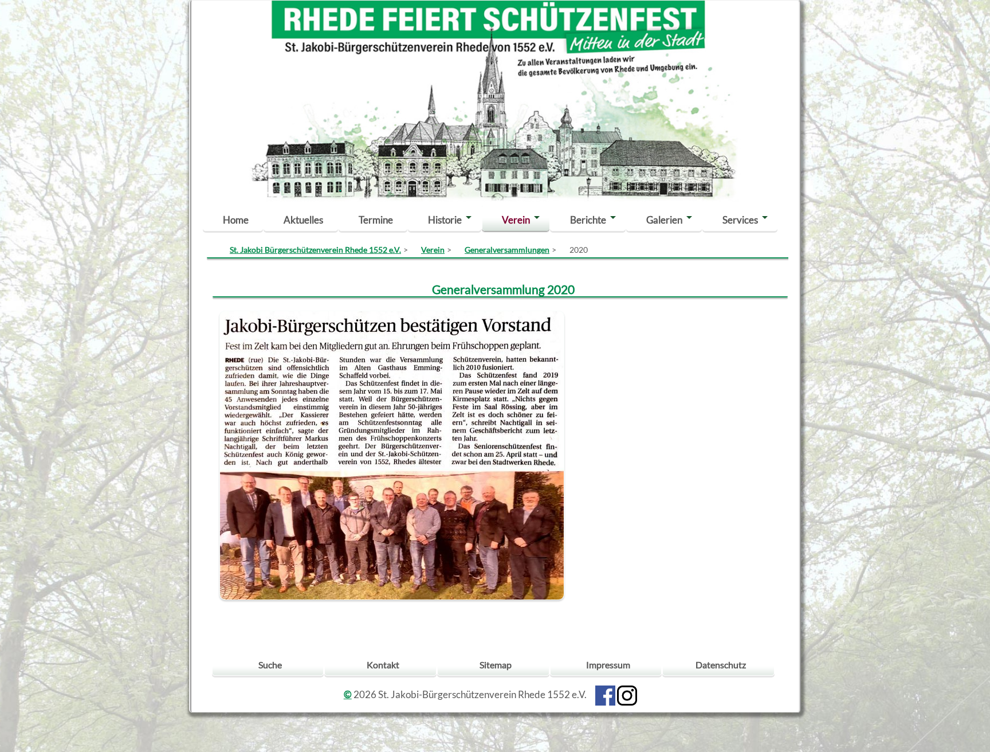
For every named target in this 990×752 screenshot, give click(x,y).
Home (236, 220)
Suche (270, 664)
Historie (445, 220)
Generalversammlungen (507, 249)
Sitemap (496, 664)
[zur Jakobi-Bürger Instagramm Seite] (627, 694)
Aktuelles (303, 220)
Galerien (664, 220)
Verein (516, 220)
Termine (376, 220)
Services (740, 220)
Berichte (588, 220)
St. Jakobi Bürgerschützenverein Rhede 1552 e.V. (315, 249)
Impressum (608, 664)
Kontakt (383, 664)
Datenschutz (721, 664)
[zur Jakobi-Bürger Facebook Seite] (605, 694)
